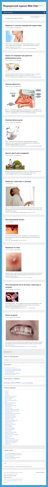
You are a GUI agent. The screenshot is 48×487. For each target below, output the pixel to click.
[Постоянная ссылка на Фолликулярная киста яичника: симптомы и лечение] (12, 301)
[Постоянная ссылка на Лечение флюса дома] (12, 139)
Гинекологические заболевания (17, 77)
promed (11, 27)
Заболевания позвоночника (10, 414)
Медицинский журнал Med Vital (20, 5)
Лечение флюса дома (13, 120)
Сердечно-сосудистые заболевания (11, 440)
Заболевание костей (9, 404)
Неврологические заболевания (10, 432)
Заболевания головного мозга (10, 405)
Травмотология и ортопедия (10, 442)
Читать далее (18, 47)
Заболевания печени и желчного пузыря (12, 413)
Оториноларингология (22, 212)
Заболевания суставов (9, 418)
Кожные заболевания (15, 277)
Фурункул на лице (12, 247)
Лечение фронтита (12, 84)
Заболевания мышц (8, 412)
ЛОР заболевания (14, 48)
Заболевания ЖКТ (8, 406)
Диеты (12, 174)
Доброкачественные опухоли (16, 307)
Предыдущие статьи (7, 351)
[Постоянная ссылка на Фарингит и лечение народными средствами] (14, 42)
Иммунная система (8, 422)
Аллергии (6, 392)
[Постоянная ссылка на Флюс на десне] (22, 340)
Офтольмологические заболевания (11, 434)
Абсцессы (7, 390)
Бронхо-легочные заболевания (10, 396)
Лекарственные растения (9, 429)
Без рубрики (7, 394)
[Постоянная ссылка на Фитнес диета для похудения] (15, 169)
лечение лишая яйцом (40, 472)
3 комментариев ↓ (17, 249)
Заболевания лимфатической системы (12, 409)
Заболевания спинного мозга (10, 417)
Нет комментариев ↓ (18, 27)
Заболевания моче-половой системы (12, 410)
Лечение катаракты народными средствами (13, 370)
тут (16, 367)
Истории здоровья (8, 425)
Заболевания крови (8, 408)
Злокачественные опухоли (10, 421)
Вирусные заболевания (9, 397)
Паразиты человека (8, 436)
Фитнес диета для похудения (17, 153)
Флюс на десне (11, 315)
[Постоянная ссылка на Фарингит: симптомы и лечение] (20, 206)
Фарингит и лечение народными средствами (23, 25)
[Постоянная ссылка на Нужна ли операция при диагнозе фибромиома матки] (12, 72)
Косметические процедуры (10, 428)
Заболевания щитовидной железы (11, 420)
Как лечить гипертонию (9, 371)
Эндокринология (8, 444)
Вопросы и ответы (8, 398)
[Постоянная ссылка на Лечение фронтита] (24, 108)
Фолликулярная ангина (14, 219)
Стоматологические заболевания (17, 146)
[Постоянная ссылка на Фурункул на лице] (13, 271)
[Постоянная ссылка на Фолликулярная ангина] (11, 234)
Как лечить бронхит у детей (10, 374)
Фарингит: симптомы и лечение (18, 181)
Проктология (7, 437)
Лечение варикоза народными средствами (13, 369)
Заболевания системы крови (10, 416)
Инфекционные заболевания (10, 424)
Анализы (6, 393)
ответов (30, 277)
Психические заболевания (10, 438)
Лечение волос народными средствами (12, 373)
